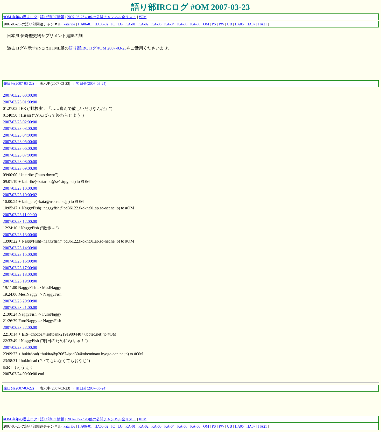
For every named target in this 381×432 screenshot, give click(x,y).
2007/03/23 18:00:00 (20, 274)
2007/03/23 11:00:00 (20, 215)
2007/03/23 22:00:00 (20, 327)
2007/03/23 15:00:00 (20, 254)
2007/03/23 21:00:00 (20, 307)
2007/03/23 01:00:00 (20, 102)
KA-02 (143, 24)
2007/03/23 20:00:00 (20, 301)
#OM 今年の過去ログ (20, 17)
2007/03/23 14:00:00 (20, 248)
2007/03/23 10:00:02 (20, 195)
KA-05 (182, 24)
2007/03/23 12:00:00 (20, 221)
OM (206, 24)
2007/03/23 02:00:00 (20, 122)
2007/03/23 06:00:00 (20, 148)
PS (214, 24)
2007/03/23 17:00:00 (20, 268)
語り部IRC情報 (52, 17)
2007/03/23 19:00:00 (20, 281)
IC (113, 24)
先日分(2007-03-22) (18, 83)
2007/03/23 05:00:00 (20, 141)
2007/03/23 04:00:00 (20, 135)
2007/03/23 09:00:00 (20, 168)
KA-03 (156, 24)
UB (229, 24)
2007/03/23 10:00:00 (20, 188)
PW (221, 24)
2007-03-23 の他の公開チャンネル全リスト (101, 17)
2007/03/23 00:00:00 (20, 95)
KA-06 (195, 24)
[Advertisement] (96, 68)
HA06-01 (85, 24)
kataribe (69, 24)
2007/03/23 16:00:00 (20, 261)
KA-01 (130, 24)
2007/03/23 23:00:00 (20, 347)
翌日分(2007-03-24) (91, 83)
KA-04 (169, 24)
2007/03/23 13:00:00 (20, 234)
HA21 (262, 24)
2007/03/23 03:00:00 (20, 128)
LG (120, 24)
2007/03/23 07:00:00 (20, 155)
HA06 (239, 24)
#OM (142, 17)
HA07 (250, 24)
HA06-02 (101, 24)
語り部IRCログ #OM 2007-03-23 (190, 7)
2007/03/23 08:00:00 (20, 161)
